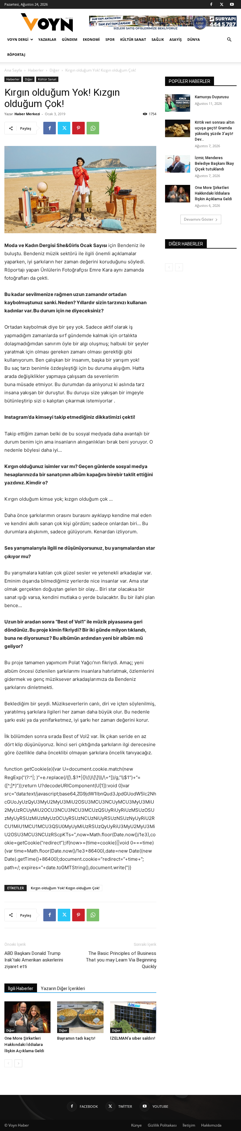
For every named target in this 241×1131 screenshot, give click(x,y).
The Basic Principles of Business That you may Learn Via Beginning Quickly (121, 960)
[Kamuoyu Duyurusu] (177, 103)
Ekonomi (91, 39)
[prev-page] (8, 1063)
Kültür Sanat (133, 39)
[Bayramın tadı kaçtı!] (80, 1017)
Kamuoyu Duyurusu (212, 97)
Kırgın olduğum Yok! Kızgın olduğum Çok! (65, 888)
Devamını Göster (198, 219)
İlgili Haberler (20, 988)
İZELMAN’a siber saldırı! (132, 1038)
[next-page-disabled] (179, 267)
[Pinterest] (78, 128)
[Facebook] (211, 4)
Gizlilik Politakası (162, 1125)
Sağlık (158, 39)
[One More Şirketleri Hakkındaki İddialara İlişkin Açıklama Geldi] (27, 1017)
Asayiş (175, 39)
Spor (110, 39)
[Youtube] (232, 4)
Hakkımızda (211, 1125)
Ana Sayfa (13, 70)
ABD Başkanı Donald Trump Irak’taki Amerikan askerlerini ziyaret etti (33, 960)
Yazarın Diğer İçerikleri (63, 988)
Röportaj (16, 54)
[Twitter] (221, 4)
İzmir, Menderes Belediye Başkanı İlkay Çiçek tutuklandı (214, 163)
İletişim (189, 1125)
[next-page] (18, 1063)
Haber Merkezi (27, 113)
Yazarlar (47, 39)
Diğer (54, 70)
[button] (229, 40)
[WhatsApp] (93, 128)
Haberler (36, 70)
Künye (136, 1125)
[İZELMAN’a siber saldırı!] (133, 1017)
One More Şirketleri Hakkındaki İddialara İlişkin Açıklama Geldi (24, 1044)
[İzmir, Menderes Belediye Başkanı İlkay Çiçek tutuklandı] (177, 164)
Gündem (69, 39)
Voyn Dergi (18, 39)
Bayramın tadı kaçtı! (76, 1038)
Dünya (193, 39)
